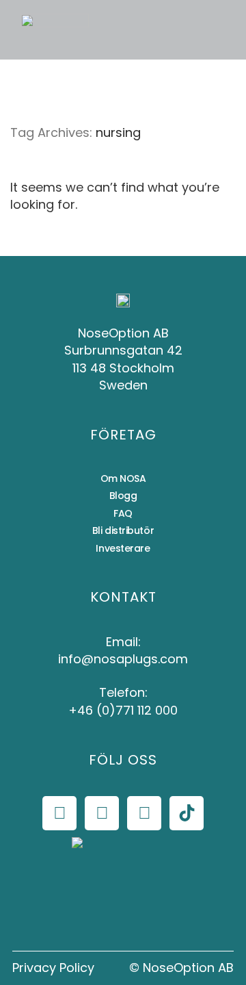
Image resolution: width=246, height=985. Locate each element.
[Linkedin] (144, 813)
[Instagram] (102, 813)
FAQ (123, 513)
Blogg (123, 495)
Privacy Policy (53, 967)
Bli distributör (123, 530)
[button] (112, 29)
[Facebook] (59, 813)
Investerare (123, 548)
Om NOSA (123, 478)
